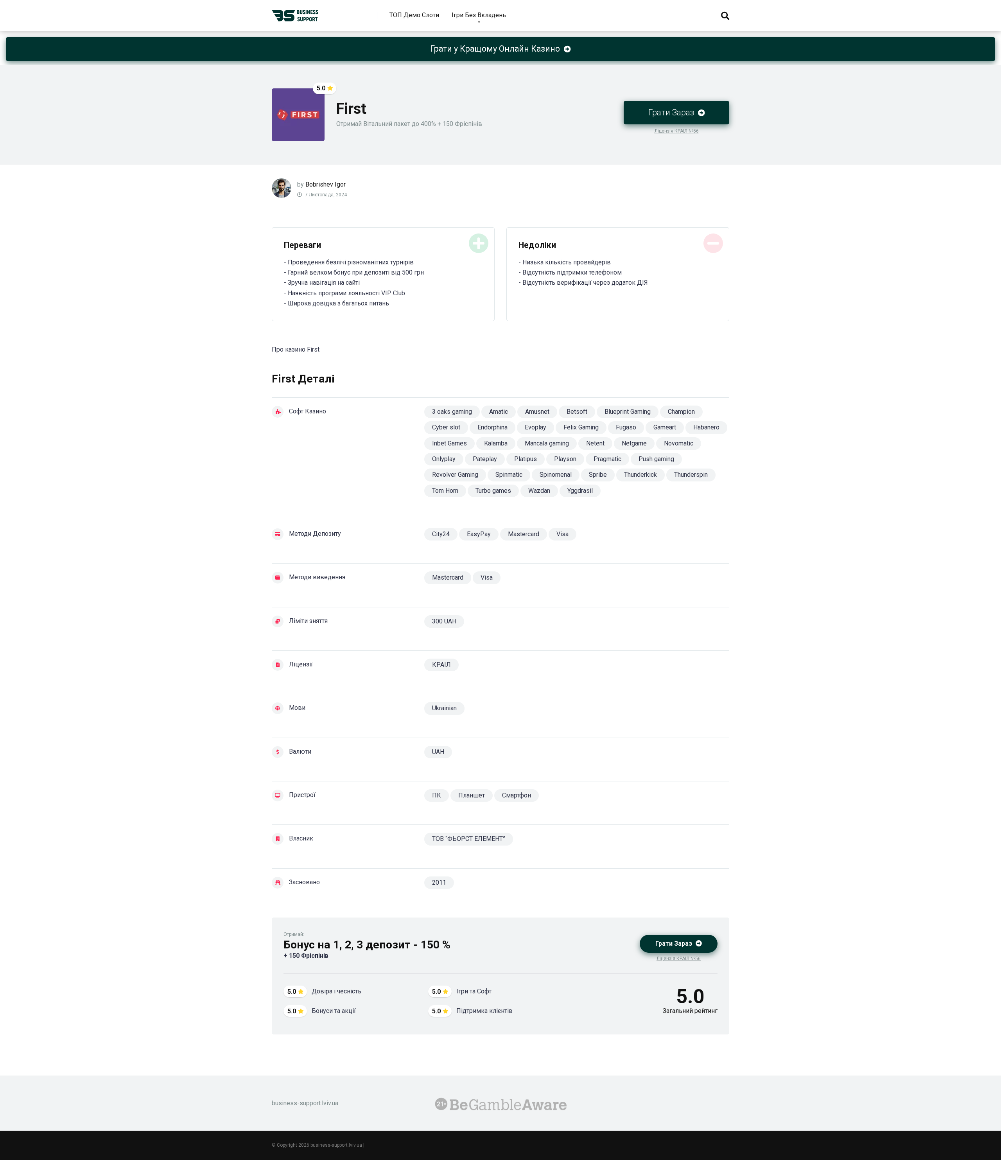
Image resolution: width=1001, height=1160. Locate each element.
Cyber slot (446, 427)
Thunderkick (640, 474)
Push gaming (656, 459)
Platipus (525, 459)
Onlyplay (444, 459)
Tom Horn (445, 490)
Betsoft (577, 411)
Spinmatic (508, 474)
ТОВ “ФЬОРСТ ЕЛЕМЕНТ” (468, 838)
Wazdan (539, 490)
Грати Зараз (672, 112)
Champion (681, 411)
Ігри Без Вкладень (479, 15)
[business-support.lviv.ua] (295, 12)
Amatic (498, 411)
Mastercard (523, 534)
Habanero (706, 427)
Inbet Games (449, 443)
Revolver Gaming (455, 474)
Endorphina (492, 427)
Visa (562, 534)
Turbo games (493, 490)
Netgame (634, 443)
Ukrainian (444, 708)
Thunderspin (691, 474)
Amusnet (537, 411)
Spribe (598, 474)
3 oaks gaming (452, 411)
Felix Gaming (581, 427)
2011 (439, 882)
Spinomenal (556, 474)
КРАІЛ (441, 664)
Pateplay (485, 459)
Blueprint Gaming (628, 411)
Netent (595, 443)
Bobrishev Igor (325, 184)
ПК (436, 795)
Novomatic (678, 443)
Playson (565, 459)
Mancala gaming (547, 443)
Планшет (471, 795)
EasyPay (479, 534)
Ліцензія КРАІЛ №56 (677, 131)
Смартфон (516, 795)
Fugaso (626, 427)
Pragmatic (607, 459)
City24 (441, 534)
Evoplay (535, 427)
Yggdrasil (580, 490)
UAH (438, 752)
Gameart (664, 427)
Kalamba (496, 443)
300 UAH (444, 621)
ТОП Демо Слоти (414, 15)
